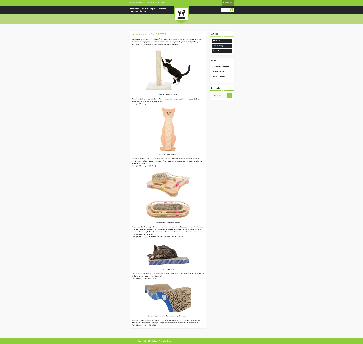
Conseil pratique (218, 46)
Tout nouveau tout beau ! (220, 66)
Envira (169, 341)
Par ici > (226, 10)
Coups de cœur (218, 51)
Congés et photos (218, 76)
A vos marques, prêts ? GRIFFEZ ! (149, 34)
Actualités (216, 41)
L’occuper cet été (218, 71)
